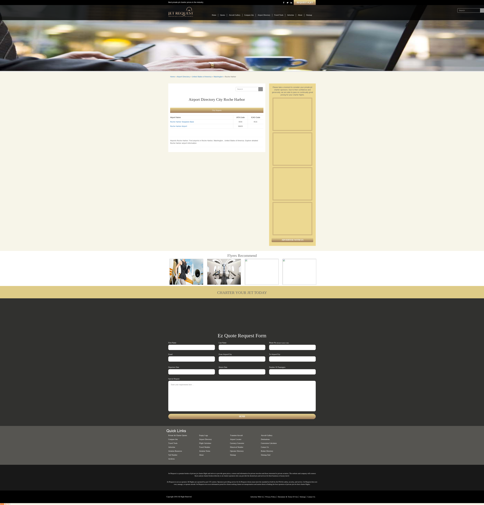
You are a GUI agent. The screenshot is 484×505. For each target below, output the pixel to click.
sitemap (233, 455)
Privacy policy (270, 497)
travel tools (172, 443)
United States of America (201, 77)
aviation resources (175, 451)
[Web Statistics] (5, 504)
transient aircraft (236, 435)
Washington (218, 77)
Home (214, 15)
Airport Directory (264, 15)
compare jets (173, 439)
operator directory (237, 451)
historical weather (236, 447)
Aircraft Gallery (234, 15)
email (170, 354)
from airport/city (225, 354)
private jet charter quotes (177, 435)
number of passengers (277, 367)
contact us (311, 497)
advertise (171, 447)
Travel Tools (278, 15)
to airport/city (274, 354)
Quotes (222, 15)
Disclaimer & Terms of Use (288, 497)
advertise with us (256, 497)
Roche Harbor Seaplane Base (182, 122)
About (300, 15)
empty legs (203, 435)
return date (223, 367)
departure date (173, 367)
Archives (171, 459)
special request (173, 379)
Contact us (265, 447)
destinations (265, 439)
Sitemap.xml (265, 455)
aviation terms (204, 451)
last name (222, 343)
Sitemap (309, 15)
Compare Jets (249, 15)
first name (172, 343)
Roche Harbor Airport (178, 126)
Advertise (290, 15)
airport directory (205, 439)
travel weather (204, 447)
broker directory (267, 451)
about (201, 455)
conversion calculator (269, 443)
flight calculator (205, 443)
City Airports (216, 110)
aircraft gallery (266, 435)
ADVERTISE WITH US (292, 240)
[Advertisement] (292, 114)
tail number (172, 455)
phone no (279, 343)
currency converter (237, 443)
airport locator (235, 439)
